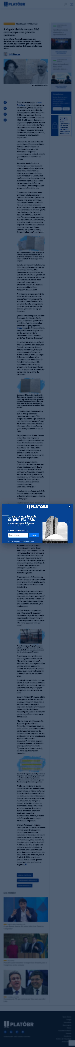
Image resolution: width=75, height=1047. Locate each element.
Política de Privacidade (29, 541)
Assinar (34, 535)
